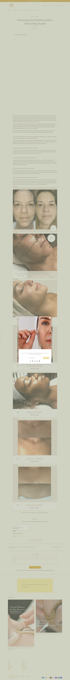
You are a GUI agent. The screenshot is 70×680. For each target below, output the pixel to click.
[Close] (50, 318)
